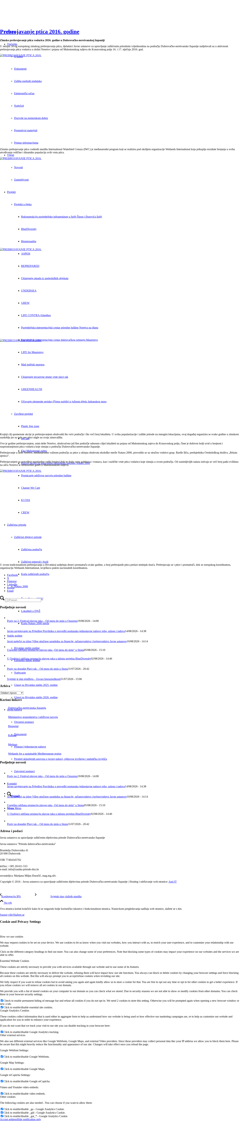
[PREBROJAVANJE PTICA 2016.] (120, 99)
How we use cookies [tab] (11, 936)
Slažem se (18, 914)
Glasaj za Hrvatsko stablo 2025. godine (36, 684)
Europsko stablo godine (27, 660)
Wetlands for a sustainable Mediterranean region (34, 753)
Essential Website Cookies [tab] (14, 960)
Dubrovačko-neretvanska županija (27, 707)
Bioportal (13, 726)
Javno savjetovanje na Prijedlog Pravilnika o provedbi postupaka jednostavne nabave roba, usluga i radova (66, 631)
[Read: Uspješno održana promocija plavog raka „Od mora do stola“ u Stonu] (9, 646)
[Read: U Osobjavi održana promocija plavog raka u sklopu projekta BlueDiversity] (9, 655)
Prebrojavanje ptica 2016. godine (39, 31)
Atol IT (172, 881)
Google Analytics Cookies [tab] (14, 1010)
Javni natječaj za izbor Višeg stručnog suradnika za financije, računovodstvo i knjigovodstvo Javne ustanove (67, 641)
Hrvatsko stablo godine (27, 648)
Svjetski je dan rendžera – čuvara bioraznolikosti (34, 678)
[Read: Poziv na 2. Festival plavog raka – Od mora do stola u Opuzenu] (10, 617)
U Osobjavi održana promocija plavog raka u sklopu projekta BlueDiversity (49, 658)
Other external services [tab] (12, 1035)
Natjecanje (20, 672)
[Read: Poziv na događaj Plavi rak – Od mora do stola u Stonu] (10, 665)
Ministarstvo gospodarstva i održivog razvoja (33, 717)
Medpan (12, 744)
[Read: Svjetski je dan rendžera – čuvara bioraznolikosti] (10, 675)
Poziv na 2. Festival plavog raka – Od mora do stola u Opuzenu (42, 620)
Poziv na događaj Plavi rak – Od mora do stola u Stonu (37, 668)
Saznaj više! (6, 914)
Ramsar (12, 735)
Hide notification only (29, 1119)
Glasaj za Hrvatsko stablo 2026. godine (36, 697)
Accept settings (8, 1119)
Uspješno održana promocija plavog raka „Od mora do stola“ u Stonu (45, 649)
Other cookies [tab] (7, 1096)
